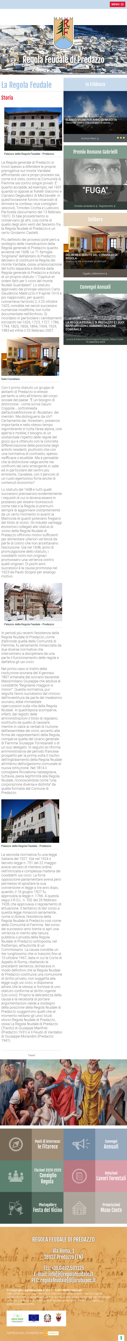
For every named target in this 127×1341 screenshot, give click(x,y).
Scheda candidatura (85, 206)
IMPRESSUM (15, 1333)
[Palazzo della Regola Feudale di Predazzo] (33, 151)
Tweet (31, 1055)
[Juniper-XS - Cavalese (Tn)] (51, 1333)
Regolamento (106, 206)
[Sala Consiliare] (30, 376)
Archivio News (89, 138)
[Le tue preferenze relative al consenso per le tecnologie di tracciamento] (121, 1338)
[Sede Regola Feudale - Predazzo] (33, 621)
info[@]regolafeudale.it (70, 1274)
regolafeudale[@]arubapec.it (68, 1280)
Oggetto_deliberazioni (94, 273)
